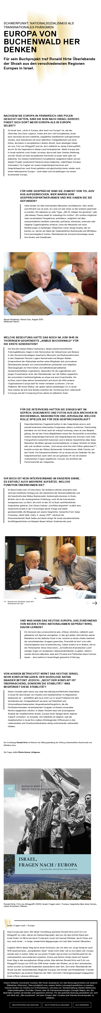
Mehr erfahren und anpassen (25, 1005)
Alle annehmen (82, 1005)
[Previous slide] (88, 603)
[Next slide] (94, 603)
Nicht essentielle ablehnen (57, 1005)
